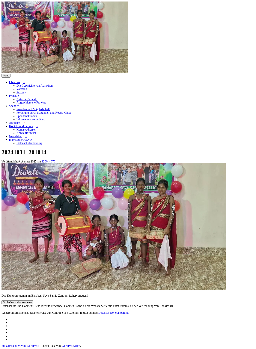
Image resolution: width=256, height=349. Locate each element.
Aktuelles (14, 122)
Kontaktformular (26, 132)
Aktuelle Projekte (26, 99)
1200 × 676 (48, 161)
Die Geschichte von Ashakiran (34, 85)
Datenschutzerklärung (29, 143)
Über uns (14, 82)
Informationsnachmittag (30, 119)
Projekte (14, 95)
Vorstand (21, 89)
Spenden (14, 105)
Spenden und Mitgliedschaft (33, 109)
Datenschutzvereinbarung (113, 312)
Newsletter (15, 136)
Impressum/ (20, 139)
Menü (6, 75)
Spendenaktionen (26, 116)
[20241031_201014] (113, 289)
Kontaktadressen (26, 129)
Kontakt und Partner (21, 126)
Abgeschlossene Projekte (31, 102)
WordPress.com (70, 345)
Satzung (21, 92)
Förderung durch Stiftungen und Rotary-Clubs (43, 112)
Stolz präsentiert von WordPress (20, 345)
